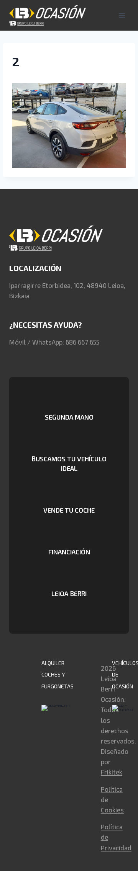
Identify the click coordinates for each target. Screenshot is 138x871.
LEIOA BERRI (69, 593)
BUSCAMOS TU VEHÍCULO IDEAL (69, 463)
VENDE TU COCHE (69, 510)
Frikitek (111, 772)
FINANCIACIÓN (69, 552)
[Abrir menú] (122, 15)
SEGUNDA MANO (69, 417)
